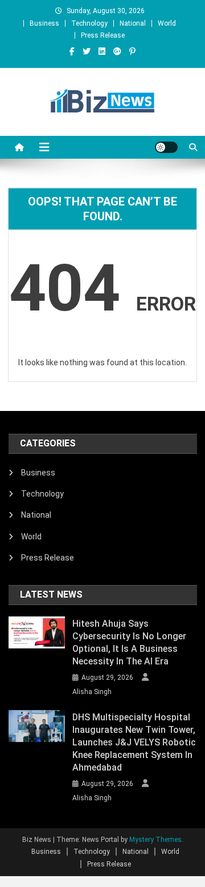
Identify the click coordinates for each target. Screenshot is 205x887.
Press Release (103, 35)
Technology (89, 23)
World (167, 23)
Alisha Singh (92, 692)
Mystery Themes (155, 840)
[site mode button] (166, 147)
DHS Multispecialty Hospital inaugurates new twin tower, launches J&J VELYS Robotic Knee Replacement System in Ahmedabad (134, 742)
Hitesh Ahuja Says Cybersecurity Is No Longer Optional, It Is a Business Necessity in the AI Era (129, 642)
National (133, 23)
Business (44, 23)
